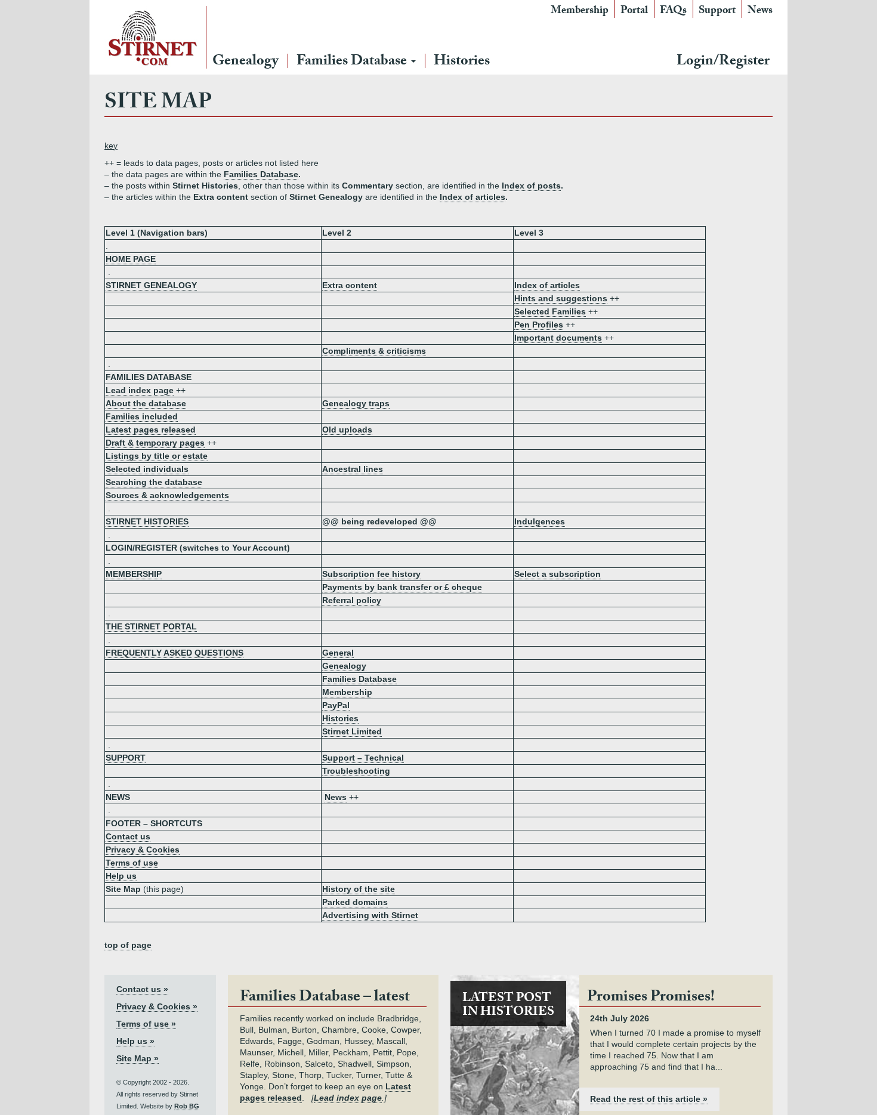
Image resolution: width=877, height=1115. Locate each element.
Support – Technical (363, 757)
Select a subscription (557, 574)
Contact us (128, 836)
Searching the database (154, 482)
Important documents (558, 337)
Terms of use (132, 862)
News (760, 11)
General (338, 652)
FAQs (673, 11)
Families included (142, 416)
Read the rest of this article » (649, 1099)
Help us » (135, 1041)
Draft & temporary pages (155, 442)
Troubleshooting (356, 771)
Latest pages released (151, 429)
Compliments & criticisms (374, 351)
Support (717, 11)
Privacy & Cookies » (156, 1006)
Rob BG (186, 1106)
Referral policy (351, 600)
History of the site (358, 889)
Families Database (353, 62)
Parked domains (355, 902)
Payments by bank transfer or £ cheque (402, 587)
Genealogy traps (356, 403)
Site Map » (137, 1058)
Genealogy (245, 62)
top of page (128, 945)
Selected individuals (147, 469)
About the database (146, 403)
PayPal (336, 705)
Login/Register (723, 62)
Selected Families (550, 311)
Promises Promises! (651, 998)
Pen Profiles (538, 324)
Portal (634, 11)
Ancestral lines (352, 469)
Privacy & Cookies (143, 849)
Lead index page (140, 390)
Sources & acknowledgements (167, 495)
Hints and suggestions (560, 298)
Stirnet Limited (352, 731)
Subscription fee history (371, 574)
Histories (462, 62)
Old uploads (347, 429)
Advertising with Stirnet (370, 915)
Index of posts (531, 185)
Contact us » (142, 989)
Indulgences (539, 521)
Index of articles (472, 197)
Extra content (349, 285)
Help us (121, 876)
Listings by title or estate (157, 456)
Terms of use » (146, 1023)
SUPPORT (126, 757)
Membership (580, 11)
